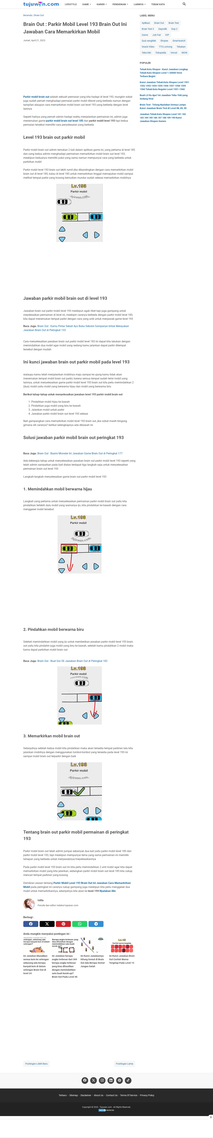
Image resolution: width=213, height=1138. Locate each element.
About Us (98, 1095)
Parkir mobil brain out (36, 96)
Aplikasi (146, 23)
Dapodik (162, 29)
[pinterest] (63, 924)
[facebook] (30, 924)
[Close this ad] (210, 1117)
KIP (167, 35)
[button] (184, 4)
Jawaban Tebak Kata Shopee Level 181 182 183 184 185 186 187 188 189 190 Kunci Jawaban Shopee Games (163, 117)
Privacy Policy (147, 1095)
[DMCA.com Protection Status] (106, 1111)
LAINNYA (138, 4)
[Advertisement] (79, 69)
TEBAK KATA (158, 4)
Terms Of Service (128, 1095)
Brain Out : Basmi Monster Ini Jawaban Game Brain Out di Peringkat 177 (79, 453)
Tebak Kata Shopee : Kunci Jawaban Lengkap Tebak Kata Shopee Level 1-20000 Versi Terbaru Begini (164, 73)
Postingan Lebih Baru (36, 1063)
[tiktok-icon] (128, 1080)
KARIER (101, 4)
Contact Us (111, 1095)
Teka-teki (146, 52)
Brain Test (174, 23)
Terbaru (63, 1095)
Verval (174, 52)
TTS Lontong (165, 46)
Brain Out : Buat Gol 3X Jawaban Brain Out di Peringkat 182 (72, 661)
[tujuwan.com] (41, 4)
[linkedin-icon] (110, 1080)
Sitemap (73, 1095)
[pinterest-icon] (119, 1080)
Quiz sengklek (149, 40)
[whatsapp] (79, 924)
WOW (184, 52)
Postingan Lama (124, 1063)
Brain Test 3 (148, 29)
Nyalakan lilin (108, 891)
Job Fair (156, 35)
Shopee (164, 40)
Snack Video (148, 46)
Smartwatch (179, 40)
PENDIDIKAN (119, 4)
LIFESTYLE (71, 4)
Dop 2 (174, 29)
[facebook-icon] (85, 1080)
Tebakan (181, 46)
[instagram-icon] (102, 1080)
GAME (85, 4)
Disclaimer (86, 1095)
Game (145, 35)
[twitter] (47, 924)
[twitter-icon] (93, 1080)
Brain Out (159, 23)
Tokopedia (160, 52)
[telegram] (96, 924)
